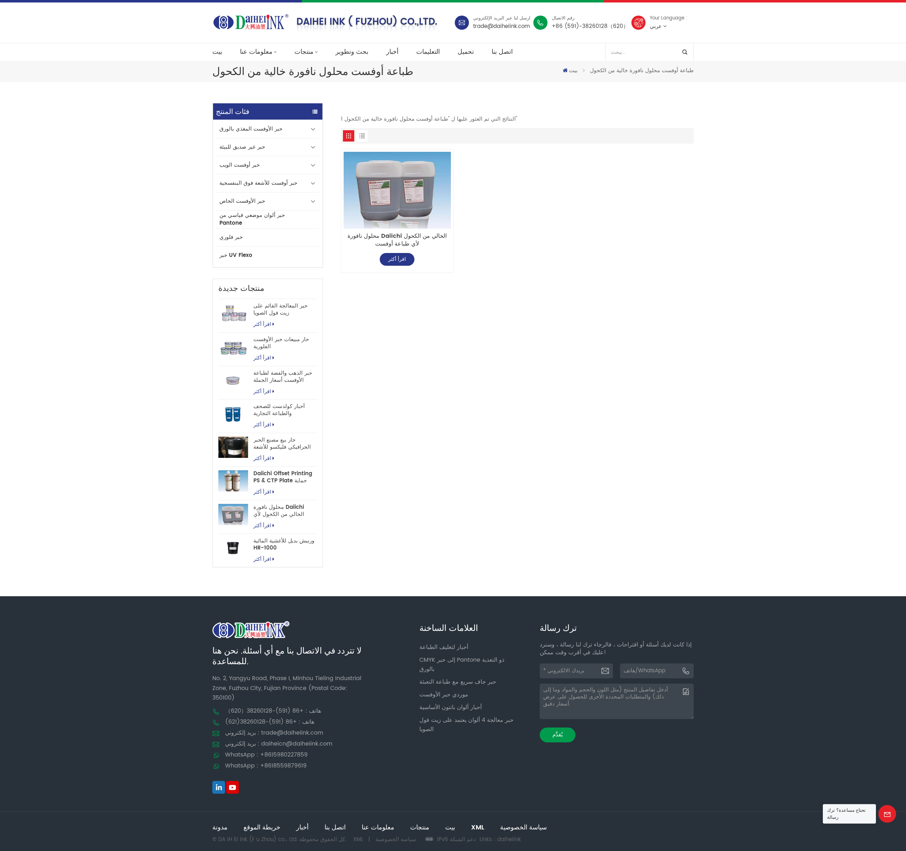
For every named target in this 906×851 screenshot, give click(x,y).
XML (477, 827)
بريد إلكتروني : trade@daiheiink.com (274, 732)
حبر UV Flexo (235, 255)
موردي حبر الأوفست (443, 694)
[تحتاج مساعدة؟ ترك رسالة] (887, 814)
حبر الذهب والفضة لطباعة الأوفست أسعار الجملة (282, 377)
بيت (217, 52)
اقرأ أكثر (262, 324)
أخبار (392, 52)
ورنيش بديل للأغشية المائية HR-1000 (283, 544)
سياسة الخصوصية (523, 827)
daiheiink (509, 839)
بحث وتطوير (352, 52)
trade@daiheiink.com (501, 26)
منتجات (304, 52)
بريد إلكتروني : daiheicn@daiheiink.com (278, 743)
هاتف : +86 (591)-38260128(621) (269, 721)
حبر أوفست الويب (239, 165)
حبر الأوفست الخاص (242, 201)
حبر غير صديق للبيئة (242, 147)
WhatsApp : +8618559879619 (265, 765)
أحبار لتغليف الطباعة (443, 647)
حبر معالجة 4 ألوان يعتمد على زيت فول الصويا (466, 724)
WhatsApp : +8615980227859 (266, 754)
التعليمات (428, 52)
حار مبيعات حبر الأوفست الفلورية (281, 343)
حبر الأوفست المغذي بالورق (250, 129)
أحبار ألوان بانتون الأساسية (450, 707)
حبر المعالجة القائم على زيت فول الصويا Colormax (280, 310)
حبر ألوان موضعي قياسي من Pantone (252, 219)
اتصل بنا (502, 52)
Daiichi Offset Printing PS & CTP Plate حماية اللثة (282, 477)
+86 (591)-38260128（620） (590, 26)
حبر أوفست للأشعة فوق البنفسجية (258, 183)
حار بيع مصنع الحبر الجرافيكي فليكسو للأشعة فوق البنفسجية (282, 444)
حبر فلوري (231, 237)
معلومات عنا (256, 52)
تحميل (466, 52)
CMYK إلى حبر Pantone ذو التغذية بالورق (461, 664)
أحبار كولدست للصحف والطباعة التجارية (279, 410)
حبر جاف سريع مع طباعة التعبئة (457, 681)
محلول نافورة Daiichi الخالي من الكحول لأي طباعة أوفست (278, 511)
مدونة (220, 827)
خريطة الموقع (261, 827)
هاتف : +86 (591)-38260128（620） (273, 710)
